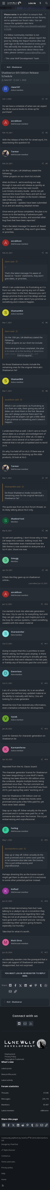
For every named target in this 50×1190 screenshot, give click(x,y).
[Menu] (4, 3)
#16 (46, 901)
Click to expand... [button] (25, 355)
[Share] (43, 99)
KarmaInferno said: (14, 848)
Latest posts (6, 1068)
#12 (46, 683)
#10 (46, 604)
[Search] (46, 3)
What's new (7, 1061)
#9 (47, 570)
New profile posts (8, 1074)
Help (3, 1173)
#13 (46, 728)
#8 (47, 530)
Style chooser (9, 1150)
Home (3, 1179)
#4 (47, 253)
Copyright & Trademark (14, 1059)
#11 (46, 643)
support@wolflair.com (34, 52)
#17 (46, 952)
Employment (10, 1054)
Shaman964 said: (13, 486)
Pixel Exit (14, 1144)
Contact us (5, 1156)
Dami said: (10, 261)
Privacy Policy (10, 1056)
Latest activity (7, 1080)
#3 (47, 163)
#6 (47, 391)
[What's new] (40, 3)
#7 (47, 478)
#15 (46, 840)
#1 (47, 99)
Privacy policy (7, 1167)
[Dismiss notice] (45, 14)
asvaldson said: (12, 399)
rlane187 (8, 80)
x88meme (44, 1110)
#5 (47, 322)
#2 (47, 132)
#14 (46, 759)
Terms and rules (8, 1161)
